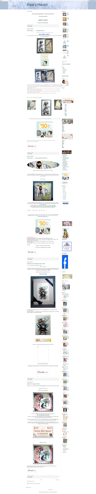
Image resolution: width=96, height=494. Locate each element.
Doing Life (64, 329)
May (63, 189)
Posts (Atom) (32, 481)
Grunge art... (64, 364)
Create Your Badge (64, 269)
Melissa (66, 115)
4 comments (28, 378)
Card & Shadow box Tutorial (68, 14)
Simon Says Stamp (40, 419)
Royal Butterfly (54, 206)
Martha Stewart (50, 174)
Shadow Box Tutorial (68, 46)
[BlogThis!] (28, 26)
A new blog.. (64, 446)
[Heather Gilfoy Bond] (65, 268)
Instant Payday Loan (65, 183)
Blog (43, 216)
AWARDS (64, 71)
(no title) (64, 27)
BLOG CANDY (68, 55)
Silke (63, 393)
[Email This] (27, 26)
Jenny (63, 128)
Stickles (32, 203)
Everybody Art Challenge (34, 265)
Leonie (63, 129)
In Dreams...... (68, 440)
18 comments (29, 152)
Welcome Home (40, 88)
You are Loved (68, 359)
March (64, 191)
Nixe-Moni (63, 131)
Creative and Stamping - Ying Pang (65, 415)
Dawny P (47, 170)
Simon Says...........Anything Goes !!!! (36, 30)
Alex (62, 125)
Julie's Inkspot (65, 379)
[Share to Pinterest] (31, 26)
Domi (65, 109)
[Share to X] (29, 26)
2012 (63, 187)
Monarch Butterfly (47, 206)
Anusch (63, 126)
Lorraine (66, 113)
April (63, 190)
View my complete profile (65, 85)
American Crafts (43, 174)
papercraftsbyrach (65, 448)
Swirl (39, 207)
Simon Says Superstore (34, 420)
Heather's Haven (43, 20)
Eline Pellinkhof (65, 322)
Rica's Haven (65, 428)
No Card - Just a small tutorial (68, 24)
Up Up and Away (50, 207)
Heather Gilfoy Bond (64, 254)
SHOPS (64, 73)
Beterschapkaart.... (68, 409)
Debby (65, 108)
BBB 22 (68, 431)
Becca (65, 104)
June (63, 188)
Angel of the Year (41, 202)
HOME (64, 68)
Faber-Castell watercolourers (45, 85)
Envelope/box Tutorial (68, 18)
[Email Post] (32, 152)
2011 (63, 195)
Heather (66, 110)
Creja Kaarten (65, 407)
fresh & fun (64, 452)
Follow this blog (65, 203)
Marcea (66, 114)
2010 (63, 196)
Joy (65, 112)
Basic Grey (41, 385)
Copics (49, 202)
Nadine (63, 130)
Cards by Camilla (65, 342)
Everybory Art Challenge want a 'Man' (36, 263)
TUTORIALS (64, 69)
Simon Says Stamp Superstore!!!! (56, 118)
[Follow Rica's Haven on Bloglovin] (66, 64)
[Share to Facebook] (30, 26)
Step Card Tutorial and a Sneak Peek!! (68, 52)
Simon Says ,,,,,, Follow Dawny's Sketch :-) (37, 158)
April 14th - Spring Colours (33, 384)
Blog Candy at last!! (68, 41)
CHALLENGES (65, 70)
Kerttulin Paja (65, 422)
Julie (62, 144)
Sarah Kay (56, 84)
